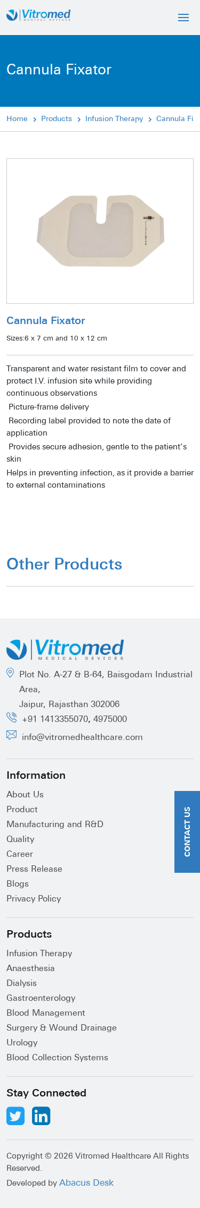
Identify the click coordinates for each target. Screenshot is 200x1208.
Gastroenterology (40, 998)
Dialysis (21, 984)
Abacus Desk (86, 1183)
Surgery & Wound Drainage (61, 1028)
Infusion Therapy (114, 119)
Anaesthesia (30, 969)
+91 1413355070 (55, 720)
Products (56, 119)
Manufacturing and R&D (54, 825)
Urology (21, 1043)
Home (17, 119)
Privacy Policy (33, 899)
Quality (20, 840)
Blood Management (45, 1013)
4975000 (110, 720)
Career (19, 854)
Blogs (17, 884)
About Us (25, 795)
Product (22, 810)
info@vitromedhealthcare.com (82, 738)
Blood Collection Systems (57, 1058)
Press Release (34, 869)
